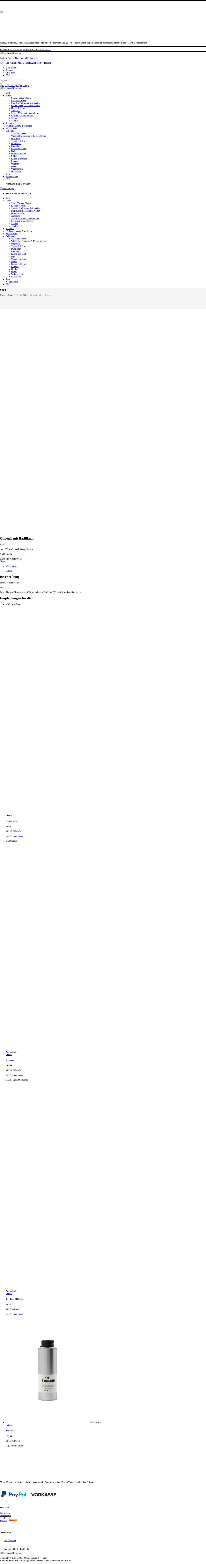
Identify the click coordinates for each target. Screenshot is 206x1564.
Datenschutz (5, 1515)
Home (2, 295)
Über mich (10, 73)
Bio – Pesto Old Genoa (14, 1299)
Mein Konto (11, 67)
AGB (2, 1518)
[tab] (106, 571)
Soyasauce (10, 1060)
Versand (3, 1520)
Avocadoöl (10, 1430)
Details (9, 571)
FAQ (8, 75)
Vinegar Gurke (12, 821)
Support (9, 70)
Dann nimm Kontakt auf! (26, 58)
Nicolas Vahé (21, 295)
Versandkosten (26, 549)
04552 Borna (10, 1540)
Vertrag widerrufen (10, 1526)
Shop (10, 295)
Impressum (5, 1513)
